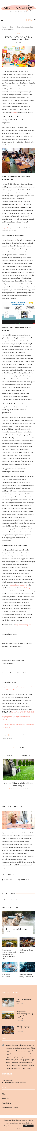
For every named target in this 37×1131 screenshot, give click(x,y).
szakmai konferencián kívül (18, 585)
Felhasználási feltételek (10, 1107)
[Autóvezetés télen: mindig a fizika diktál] (27, 967)
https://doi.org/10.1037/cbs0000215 (22, 712)
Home (4, 27)
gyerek (13, 735)
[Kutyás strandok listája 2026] (18, 922)
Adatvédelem (6, 1103)
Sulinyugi (14, 112)
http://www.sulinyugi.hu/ (23, 625)
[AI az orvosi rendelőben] (9, 967)
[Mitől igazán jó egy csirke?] (27, 942)
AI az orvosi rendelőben (6, 976)
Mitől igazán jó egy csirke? (26, 951)
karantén (21, 735)
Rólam (4, 1094)
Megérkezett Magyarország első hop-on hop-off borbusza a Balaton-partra (9, 954)
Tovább (19, 1129)
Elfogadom (28, 1126)
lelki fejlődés (7, 738)
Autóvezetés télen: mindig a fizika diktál (27, 976)
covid (5, 735)
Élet (11, 27)
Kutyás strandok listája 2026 (16, 930)
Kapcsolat (5, 1098)
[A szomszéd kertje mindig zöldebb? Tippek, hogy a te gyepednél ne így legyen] (18, 769)
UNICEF (20, 204)
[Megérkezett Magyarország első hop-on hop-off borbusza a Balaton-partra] (9, 942)
